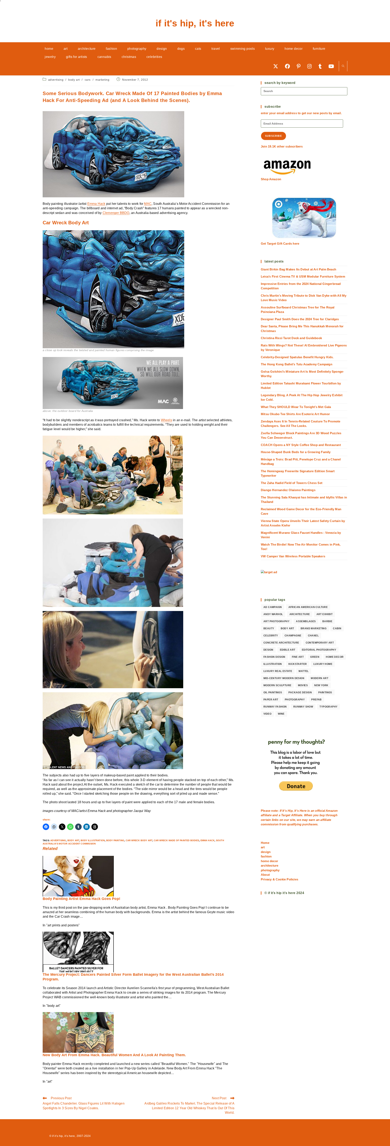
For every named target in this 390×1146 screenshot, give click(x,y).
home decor (334, 656)
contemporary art (320, 642)
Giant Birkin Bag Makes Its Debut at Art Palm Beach (298, 269)
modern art (319, 678)
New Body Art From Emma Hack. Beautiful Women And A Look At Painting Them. (114, 1055)
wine (281, 713)
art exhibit (324, 614)
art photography (276, 621)
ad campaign (272, 607)
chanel (313, 635)
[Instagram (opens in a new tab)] (310, 66)
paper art (270, 699)
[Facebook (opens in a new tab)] (289, 66)
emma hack (207, 840)
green (314, 656)
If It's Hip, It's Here (195, 23)
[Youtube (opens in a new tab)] (332, 66)
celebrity (270, 635)
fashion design (274, 656)
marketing (102, 79)
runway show (303, 706)
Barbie (327, 621)
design (268, 649)
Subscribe (273, 136)
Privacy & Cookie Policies (279, 879)
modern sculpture (277, 685)
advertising (56, 79)
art (263, 847)
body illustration (93, 840)
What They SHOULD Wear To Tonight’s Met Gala (296, 407)
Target (285, 815)
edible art (287, 649)
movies (303, 685)
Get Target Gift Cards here (280, 243)
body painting (115, 840)
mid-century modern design (283, 678)
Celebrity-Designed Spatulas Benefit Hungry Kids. (297, 357)
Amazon (332, 810)
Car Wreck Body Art (139, 840)
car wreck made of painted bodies (176, 840)
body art (74, 79)
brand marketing (313, 628)
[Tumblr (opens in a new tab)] (321, 66)
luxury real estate (277, 671)
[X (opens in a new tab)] (277, 66)
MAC (148, 203)
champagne (293, 635)
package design (300, 692)
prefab (316, 699)
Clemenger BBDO (116, 213)
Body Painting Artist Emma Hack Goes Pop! (81, 899)
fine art (298, 656)
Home (265, 842)
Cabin (337, 628)
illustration (272, 664)
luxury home (322, 664)
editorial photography (319, 649)
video (267, 713)
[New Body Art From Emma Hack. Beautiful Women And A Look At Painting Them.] (78, 1032)
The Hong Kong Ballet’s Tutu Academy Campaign (296, 364)
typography (328, 706)
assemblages (306, 621)
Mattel (304, 671)
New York (321, 685)
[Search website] (343, 66)
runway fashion (275, 706)
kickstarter (297, 664)
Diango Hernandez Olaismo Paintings (288, 490)
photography (295, 699)
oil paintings (272, 692)
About (265, 874)
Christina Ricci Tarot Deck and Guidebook (291, 338)
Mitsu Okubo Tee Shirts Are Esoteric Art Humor (295, 414)
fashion (266, 856)
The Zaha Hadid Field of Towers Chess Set (291, 483)
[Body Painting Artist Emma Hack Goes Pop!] (78, 876)
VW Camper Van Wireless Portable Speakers (293, 556)
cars (88, 79)
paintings (325, 692)
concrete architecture (281, 642)
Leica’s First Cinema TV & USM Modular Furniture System (303, 276)
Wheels (166, 420)
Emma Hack (96, 203)
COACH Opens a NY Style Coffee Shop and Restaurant (301, 445)
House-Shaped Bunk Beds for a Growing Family (296, 452)
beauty (268, 628)
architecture (299, 614)
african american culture (308, 607)
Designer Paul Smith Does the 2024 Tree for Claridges (300, 319)
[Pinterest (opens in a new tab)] (300, 66)
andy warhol (273, 614)
